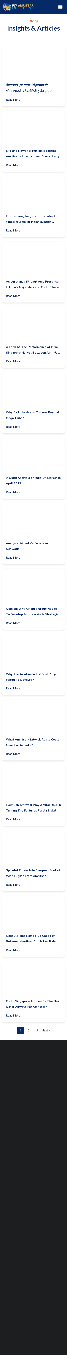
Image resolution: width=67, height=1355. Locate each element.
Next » (46, 1030)
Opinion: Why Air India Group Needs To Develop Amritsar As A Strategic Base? (32, 614)
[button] (60, 7)
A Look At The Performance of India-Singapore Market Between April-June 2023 (33, 352)
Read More (13, 99)
